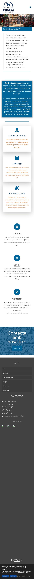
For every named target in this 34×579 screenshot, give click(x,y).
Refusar (13, 576)
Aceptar (5, 576)
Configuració (22, 576)
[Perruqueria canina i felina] (4, 490)
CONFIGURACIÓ (23, 573)
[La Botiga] (10, 490)
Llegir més (17, 348)
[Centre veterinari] (16, 490)
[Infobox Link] (17, 138)
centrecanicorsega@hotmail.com (14, 416)
